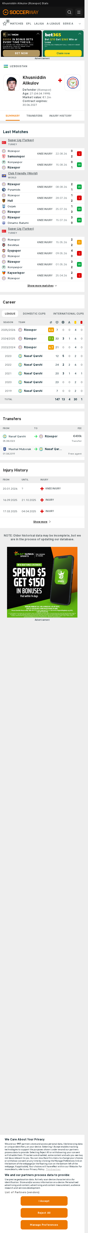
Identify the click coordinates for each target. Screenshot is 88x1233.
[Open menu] (79, 12)
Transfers (34, 117)
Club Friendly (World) (23, 175)
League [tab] (10, 315)
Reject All (44, 1212)
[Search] (69, 12)
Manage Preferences (44, 1224)
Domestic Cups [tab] (34, 315)
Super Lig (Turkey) (21, 142)
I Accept (44, 1201)
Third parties (53, 1169)
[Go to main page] (24, 12)
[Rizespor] (73, 92)
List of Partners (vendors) (22, 1192)
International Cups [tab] (68, 315)
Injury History (60, 117)
